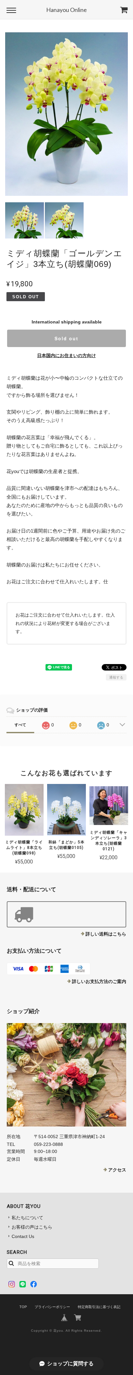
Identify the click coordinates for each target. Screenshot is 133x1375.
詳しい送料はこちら (106, 933)
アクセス (117, 1169)
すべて (20, 725)
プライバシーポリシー (52, 1307)
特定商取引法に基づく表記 (99, 1307)
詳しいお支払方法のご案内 (99, 981)
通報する (116, 677)
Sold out (66, 338)
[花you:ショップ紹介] (67, 1074)
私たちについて (27, 1217)
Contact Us (23, 1236)
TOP (23, 1307)
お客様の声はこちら (32, 1227)
